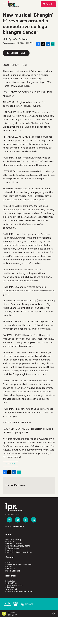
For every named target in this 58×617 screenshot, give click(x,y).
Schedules (10, 581)
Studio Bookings (12, 570)
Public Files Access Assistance (18, 552)
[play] (4, 613)
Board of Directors (13, 543)
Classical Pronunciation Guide (18, 591)
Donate (49, 4)
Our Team (9, 541)
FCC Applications (13, 548)
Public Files (10, 550)
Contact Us (10, 568)
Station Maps (11, 583)
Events (8, 562)
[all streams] (54, 613)
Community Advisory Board (17, 545)
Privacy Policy (11, 587)
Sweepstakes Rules (14, 585)
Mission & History (13, 539)
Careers (8, 566)
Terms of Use (11, 589)
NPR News (10, 464)
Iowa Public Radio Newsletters (19, 564)
